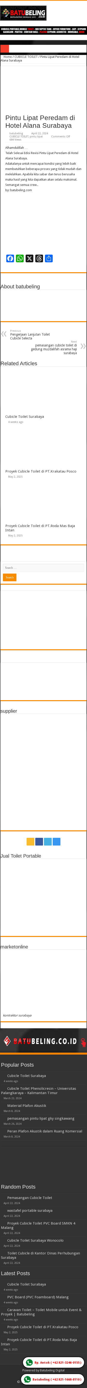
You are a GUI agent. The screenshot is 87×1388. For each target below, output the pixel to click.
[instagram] (56, 842)
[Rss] (30, 842)
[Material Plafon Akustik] (3, 1105)
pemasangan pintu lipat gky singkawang (40, 1118)
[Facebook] (39, 842)
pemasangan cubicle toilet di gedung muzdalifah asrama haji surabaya (54, 347)
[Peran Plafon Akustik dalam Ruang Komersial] (3, 1131)
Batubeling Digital (52, 1370)
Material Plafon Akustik (26, 1106)
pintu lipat (36, 136)
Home (7, 57)
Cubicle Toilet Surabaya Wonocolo (35, 1240)
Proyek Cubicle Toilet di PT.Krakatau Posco (40, 471)
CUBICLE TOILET (26, 57)
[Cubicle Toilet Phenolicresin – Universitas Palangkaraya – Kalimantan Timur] (3, 1088)
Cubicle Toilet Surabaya (24, 416)
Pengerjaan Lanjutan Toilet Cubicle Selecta (30, 334)
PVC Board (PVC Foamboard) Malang (38, 1297)
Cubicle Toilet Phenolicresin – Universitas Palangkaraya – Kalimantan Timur (38, 1090)
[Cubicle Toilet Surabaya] (3, 1075)
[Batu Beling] (43, 13)
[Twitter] (48, 842)
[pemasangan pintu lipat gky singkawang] (3, 1118)
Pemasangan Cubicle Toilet (29, 1198)
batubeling (16, 133)
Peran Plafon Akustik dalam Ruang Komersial (44, 1131)
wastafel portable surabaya (29, 1210)
